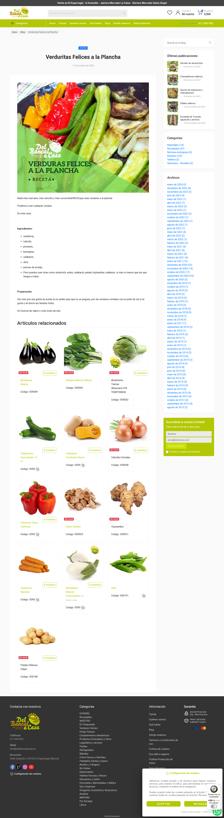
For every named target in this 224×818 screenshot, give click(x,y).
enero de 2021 (177, 261)
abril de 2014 (176, 378)
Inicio (52, 23)
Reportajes (175, 145)
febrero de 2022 (177, 243)
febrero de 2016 (177, 334)
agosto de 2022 (177, 224)
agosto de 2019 (177, 290)
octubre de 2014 (177, 356)
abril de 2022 (176, 235)
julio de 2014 (175, 367)
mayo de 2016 (176, 330)
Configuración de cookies (27, 773)
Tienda (62, 23)
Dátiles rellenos (188, 103)
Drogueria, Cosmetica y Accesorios (98, 790)
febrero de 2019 (177, 301)
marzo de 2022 (177, 239)
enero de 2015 (176, 345)
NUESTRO (85, 720)
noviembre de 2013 (179, 396)
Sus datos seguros (159, 754)
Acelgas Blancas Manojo (79, 380)
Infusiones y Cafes (90, 779)
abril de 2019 (176, 294)
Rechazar (201, 803)
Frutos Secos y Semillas (93, 757)
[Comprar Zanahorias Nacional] (37, 600)
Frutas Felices (87, 731)
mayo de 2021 (176, 246)
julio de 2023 (175, 195)
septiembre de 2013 (179, 403)
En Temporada (87, 724)
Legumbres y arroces (91, 742)
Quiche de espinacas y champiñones (191, 91)
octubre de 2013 (177, 400)
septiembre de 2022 (179, 221)
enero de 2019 (176, 305)
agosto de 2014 (177, 363)
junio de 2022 (176, 228)
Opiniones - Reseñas (180, 163)
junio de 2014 (176, 370)
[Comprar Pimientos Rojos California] (37, 534)
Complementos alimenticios (94, 735)
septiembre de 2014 (179, 359)
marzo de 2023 (177, 206)
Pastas (83, 746)
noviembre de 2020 (180, 268)
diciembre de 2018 (179, 308)
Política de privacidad (191, 812)
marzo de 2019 (177, 297)
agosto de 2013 (177, 407)
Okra (113, 588)
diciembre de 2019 (179, 283)
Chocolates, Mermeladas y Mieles (98, 782)
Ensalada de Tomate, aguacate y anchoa (190, 118)
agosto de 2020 (177, 279)
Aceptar (163, 803)
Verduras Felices (89, 728)
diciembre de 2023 (179, 188)
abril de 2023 (176, 202)
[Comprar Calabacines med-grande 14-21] (37, 469)
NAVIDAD (85, 797)
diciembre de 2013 (179, 392)
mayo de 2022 (176, 232)
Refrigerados (87, 750)
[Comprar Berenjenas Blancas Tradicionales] (83, 607)
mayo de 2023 (176, 199)
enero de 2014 (176, 389)
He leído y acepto (185, 451)
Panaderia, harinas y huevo (94, 761)
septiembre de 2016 (179, 327)
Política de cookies (211, 812)
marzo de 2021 (177, 253)
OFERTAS (85, 713)
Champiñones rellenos (191, 76)
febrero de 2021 (177, 257)
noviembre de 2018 (179, 312)
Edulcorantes (86, 772)
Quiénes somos (78, 23)
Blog (107, 23)
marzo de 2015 (177, 341)
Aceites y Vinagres (90, 764)
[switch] (214, 806)
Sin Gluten (85, 768)
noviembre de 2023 (179, 191)
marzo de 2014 (177, 381)
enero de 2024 (176, 184)
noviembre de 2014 (179, 352)
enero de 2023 (176, 210)
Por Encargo (86, 801)
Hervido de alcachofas (191, 63)
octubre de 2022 (177, 217)
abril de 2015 (176, 337)
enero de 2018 (176, 319)
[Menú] (219, 785)
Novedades (175, 148)
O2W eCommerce (112, 816)
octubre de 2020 (178, 272)
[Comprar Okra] (143, 596)
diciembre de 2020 (179, 264)
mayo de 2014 (176, 374)
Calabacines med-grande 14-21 (29, 457)
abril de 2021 (176, 250)
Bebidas (84, 753)
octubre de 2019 (177, 286)
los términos (194, 451)
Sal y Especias (87, 786)
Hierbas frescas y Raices (93, 775)
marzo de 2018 (177, 316)
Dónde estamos (121, 23)
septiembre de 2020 (180, 275)
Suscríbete (176, 446)
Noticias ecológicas (179, 152)
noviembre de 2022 (179, 213)
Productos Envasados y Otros (95, 739)
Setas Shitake (73, 526)
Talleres (173, 159)
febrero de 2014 (177, 385)
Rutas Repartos (142, 23)
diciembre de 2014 (179, 348)
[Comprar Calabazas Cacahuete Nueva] (83, 465)
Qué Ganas (96, 23)
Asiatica (84, 793)
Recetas (83, 48)
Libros (83, 804)
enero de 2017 (176, 323)
